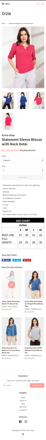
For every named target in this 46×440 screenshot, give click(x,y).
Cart (42, 3)
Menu (7, 3)
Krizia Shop (30, 430)
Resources (23, 407)
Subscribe (37, 385)
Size (3, 166)
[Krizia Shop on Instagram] (26, 422)
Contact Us (23, 410)
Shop (23, 404)
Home (3, 23)
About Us (23, 400)
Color (4, 156)
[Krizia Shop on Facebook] (20, 422)
